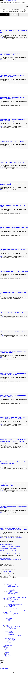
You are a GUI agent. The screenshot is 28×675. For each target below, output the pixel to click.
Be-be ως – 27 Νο (11, 627)
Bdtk (6, 648)
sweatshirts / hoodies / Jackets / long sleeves (17, 597)
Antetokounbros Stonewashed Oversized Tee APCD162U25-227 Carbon (12, 98)
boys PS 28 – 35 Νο (12, 615)
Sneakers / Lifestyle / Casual (13, 586)
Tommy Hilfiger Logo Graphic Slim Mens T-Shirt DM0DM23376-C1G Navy (13, 484)
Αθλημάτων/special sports (13, 589)
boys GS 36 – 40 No (12, 617)
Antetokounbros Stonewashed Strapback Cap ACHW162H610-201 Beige (12, 120)
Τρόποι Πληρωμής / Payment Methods (8, 550)
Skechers (7, 654)
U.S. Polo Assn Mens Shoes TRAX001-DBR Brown (13, 313)
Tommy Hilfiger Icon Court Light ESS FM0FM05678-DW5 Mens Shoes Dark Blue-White (13, 529)
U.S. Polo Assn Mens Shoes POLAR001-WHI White (14, 271)
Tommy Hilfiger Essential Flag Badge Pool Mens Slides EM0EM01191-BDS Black (13, 373)
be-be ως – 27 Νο (11, 614)
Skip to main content (12, 0)
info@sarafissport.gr (7, 571)
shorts (9, 620)
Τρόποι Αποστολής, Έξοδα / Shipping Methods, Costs (11, 553)
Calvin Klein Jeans (9, 656)
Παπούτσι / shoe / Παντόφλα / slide (12, 584)
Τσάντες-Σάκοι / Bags (9, 638)
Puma (6, 647)
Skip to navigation (4, 0)
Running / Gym (11, 585)
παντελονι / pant (11, 621)
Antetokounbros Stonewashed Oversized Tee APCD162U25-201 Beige (12, 75)
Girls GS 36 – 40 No (12, 630)
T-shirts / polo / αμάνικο (13, 592)
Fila (6, 649)
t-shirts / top (10, 632)
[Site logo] (14, 9)
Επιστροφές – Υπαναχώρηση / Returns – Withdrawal (11, 559)
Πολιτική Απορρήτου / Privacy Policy (8, 548)
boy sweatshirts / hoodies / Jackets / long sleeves (18, 624)
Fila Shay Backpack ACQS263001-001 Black (12, 141)
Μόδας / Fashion (11, 640)
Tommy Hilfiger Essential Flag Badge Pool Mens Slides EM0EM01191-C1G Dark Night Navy (13, 440)
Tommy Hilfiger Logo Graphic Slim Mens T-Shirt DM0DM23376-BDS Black (13, 351)
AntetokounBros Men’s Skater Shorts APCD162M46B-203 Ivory (10, 53)
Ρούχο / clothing (8, 591)
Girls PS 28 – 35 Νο (12, 628)
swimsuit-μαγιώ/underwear (13, 594)
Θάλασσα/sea (10, 587)
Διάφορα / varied (8, 645)
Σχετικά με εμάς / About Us (6, 544)
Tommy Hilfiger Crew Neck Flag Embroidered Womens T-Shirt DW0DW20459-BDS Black (12, 418)
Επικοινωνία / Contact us (5, 558)
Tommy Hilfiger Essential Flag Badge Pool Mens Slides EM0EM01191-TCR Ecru (13, 396)
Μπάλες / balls (8, 642)
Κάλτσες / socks (8, 641)
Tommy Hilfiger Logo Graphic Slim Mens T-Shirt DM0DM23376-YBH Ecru (13, 462)
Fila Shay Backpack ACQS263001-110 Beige (12, 162)
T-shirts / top (10, 607)
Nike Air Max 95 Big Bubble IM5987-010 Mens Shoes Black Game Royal (12, 183)
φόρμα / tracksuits (11, 622)
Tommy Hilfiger (8, 655)
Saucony (7, 652)
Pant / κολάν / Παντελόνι (13, 608)
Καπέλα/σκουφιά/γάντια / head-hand (12, 644)
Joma (6, 651)
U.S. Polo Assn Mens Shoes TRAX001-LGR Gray (13, 332)
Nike (6, 653)
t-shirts (9, 619)
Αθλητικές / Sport (11, 639)
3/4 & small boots (11, 590)
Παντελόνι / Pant (11, 596)
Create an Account (4, 668)
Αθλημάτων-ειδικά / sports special (15, 604)
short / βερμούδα (11, 593)
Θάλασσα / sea (11, 603)
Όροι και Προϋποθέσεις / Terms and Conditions (10, 546)
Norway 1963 (8, 658)
